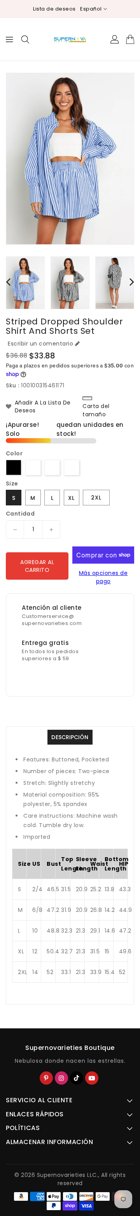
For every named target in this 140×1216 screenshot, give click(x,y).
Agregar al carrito (37, 566)
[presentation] (8, 281)
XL (71, 498)
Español (91, 9)
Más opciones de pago (103, 577)
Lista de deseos (54, 9)
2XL (96, 497)
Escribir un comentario (40, 343)
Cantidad (20, 513)
